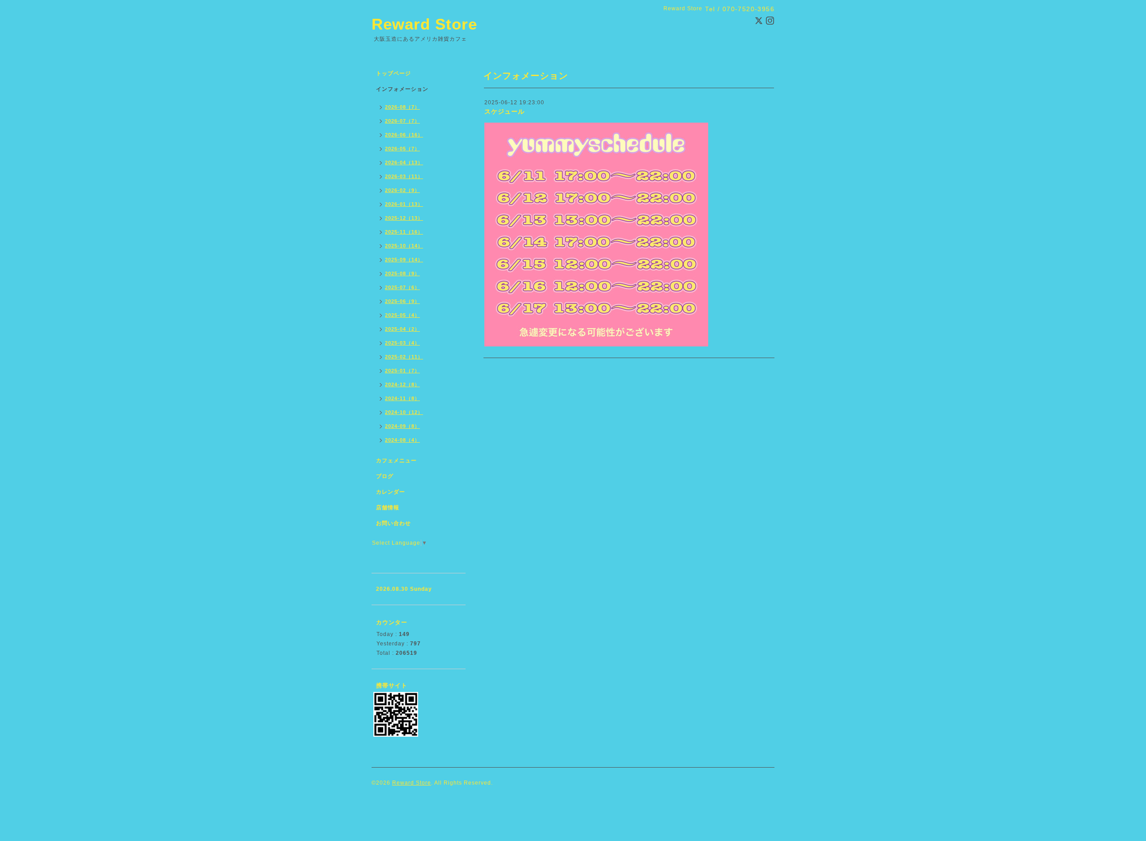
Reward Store (424, 24)
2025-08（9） (402, 273)
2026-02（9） (402, 190)
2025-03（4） (402, 343)
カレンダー (390, 492)
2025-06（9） (402, 301)
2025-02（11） (404, 356)
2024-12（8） (402, 384)
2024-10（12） (404, 412)
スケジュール (504, 111)
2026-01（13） (404, 204)
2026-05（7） (402, 148)
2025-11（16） (404, 232)
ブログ (384, 476)
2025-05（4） (402, 315)
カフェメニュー (396, 460)
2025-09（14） (404, 259)
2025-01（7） (402, 370)
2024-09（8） (402, 426)
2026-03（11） (404, 176)
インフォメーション (402, 89)
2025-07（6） (402, 287)
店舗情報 (387, 507)
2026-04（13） (404, 162)
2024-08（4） (402, 440)
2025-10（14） (404, 245)
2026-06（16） (404, 134)
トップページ (393, 73)
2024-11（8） (402, 398)
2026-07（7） (402, 121)
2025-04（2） (402, 329)
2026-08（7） (402, 107)
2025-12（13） (404, 218)
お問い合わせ (393, 523)
